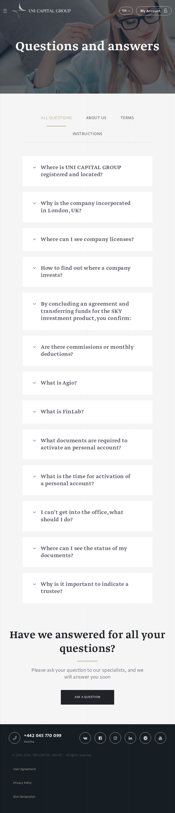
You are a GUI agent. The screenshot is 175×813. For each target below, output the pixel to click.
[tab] (87, 171)
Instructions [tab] (87, 134)
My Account (151, 11)
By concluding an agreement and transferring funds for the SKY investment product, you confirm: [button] (86, 311)
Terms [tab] (127, 118)
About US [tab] (96, 118)
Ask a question (87, 697)
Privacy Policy (22, 783)
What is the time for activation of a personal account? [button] (86, 480)
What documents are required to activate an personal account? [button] (84, 444)
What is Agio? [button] (59, 383)
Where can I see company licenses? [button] (87, 239)
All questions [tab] (56, 118)
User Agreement (24, 769)
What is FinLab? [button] (62, 411)
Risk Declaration (24, 797)
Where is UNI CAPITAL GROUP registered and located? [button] (81, 171)
